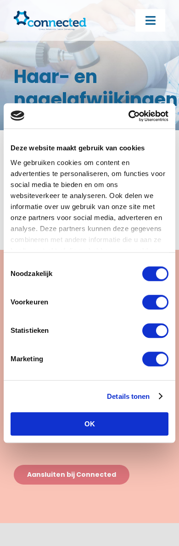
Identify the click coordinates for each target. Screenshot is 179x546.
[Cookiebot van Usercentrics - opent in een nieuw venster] (128, 116)
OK (89, 424)
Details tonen (128, 396)
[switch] (155, 302)
